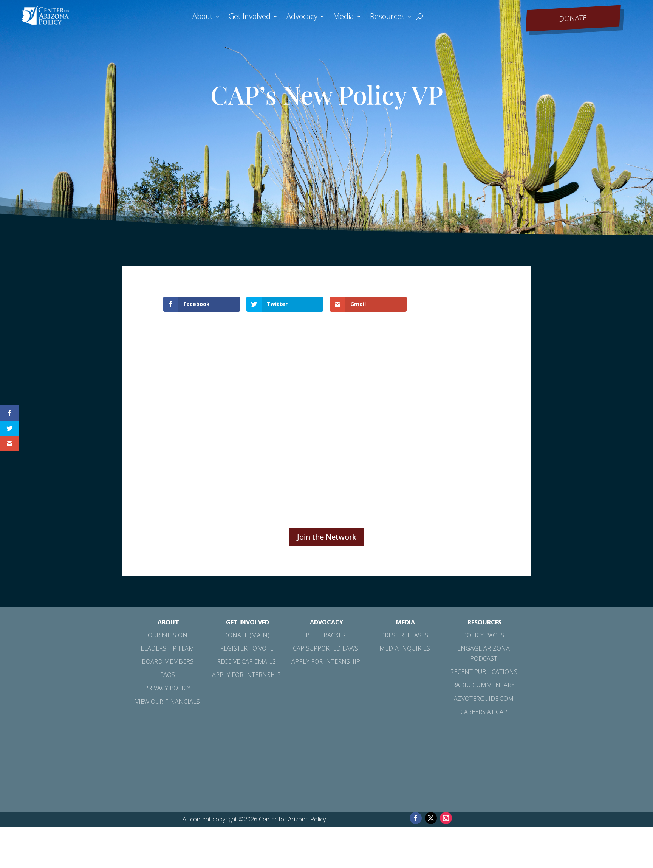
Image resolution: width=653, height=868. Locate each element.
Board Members (167, 661)
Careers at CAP (483, 712)
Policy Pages (483, 635)
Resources (387, 17)
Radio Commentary (483, 685)
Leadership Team (167, 648)
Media (343, 17)
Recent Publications (483, 672)
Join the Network (326, 537)
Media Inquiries (404, 648)
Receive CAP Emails (246, 661)
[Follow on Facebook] (416, 818)
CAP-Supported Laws (325, 648)
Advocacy (301, 17)
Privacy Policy (167, 688)
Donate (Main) (246, 635)
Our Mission (167, 635)
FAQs (167, 675)
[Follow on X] (431, 818)
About (202, 17)
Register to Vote (246, 648)
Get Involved (250, 17)
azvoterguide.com (484, 698)
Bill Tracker (326, 635)
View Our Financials (167, 701)
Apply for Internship (246, 675)
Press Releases (404, 635)
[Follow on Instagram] (446, 818)
